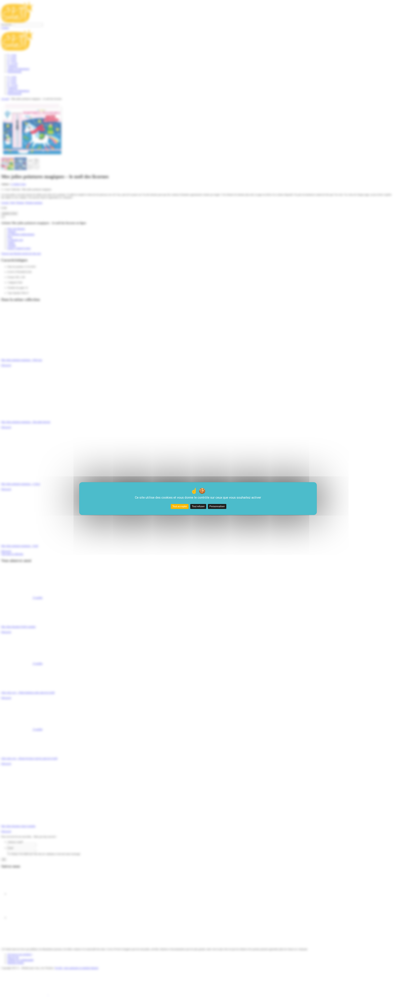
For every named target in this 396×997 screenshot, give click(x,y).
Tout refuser (198, 506)
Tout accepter (179, 506)
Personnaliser (217, 506)
